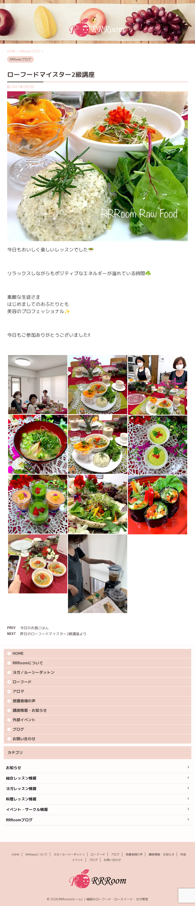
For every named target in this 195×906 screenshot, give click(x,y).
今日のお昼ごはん (34, 627)
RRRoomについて (28, 663)
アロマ (18, 691)
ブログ (18, 729)
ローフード (22, 681)
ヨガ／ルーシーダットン (33, 672)
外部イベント (24, 719)
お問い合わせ (24, 738)
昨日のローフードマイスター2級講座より (53, 633)
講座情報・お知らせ (30, 710)
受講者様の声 (24, 700)
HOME (18, 653)
